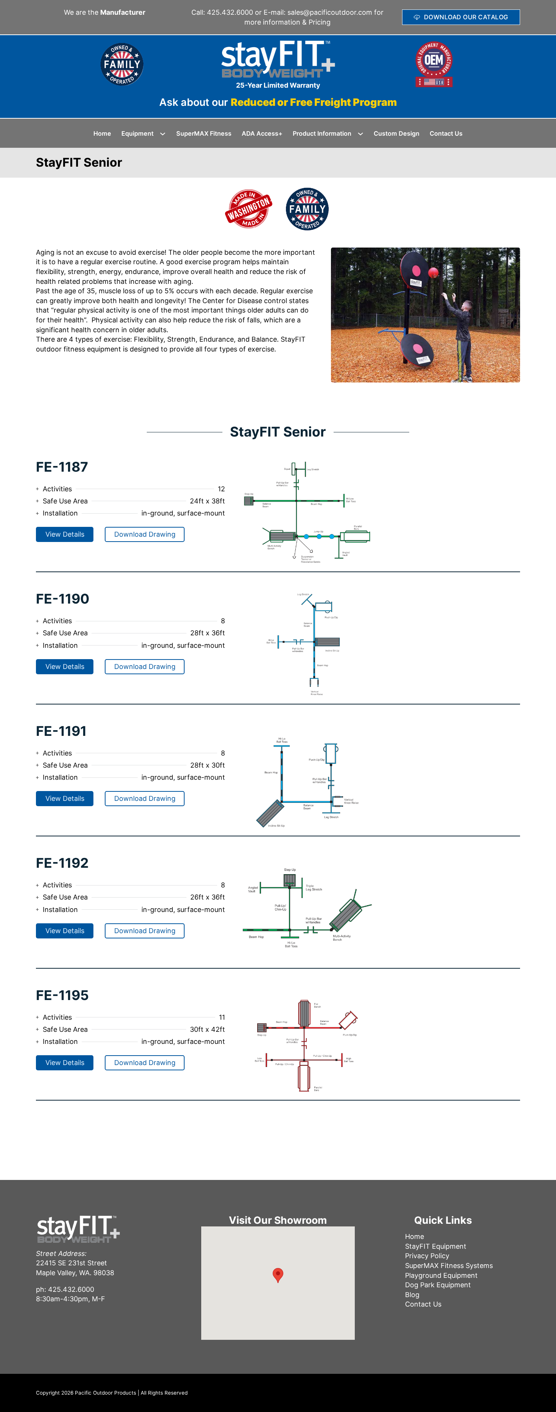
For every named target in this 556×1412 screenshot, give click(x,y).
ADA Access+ (262, 133)
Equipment (137, 133)
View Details (64, 534)
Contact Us (446, 133)
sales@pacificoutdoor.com (329, 12)
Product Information (322, 133)
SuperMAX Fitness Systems (449, 1266)
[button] (278, 1275)
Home (102, 133)
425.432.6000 (230, 12)
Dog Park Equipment (438, 1285)
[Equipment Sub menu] (165, 134)
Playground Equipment (441, 1275)
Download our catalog (466, 17)
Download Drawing (144, 534)
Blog (412, 1295)
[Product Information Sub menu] (363, 134)
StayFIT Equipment (435, 1246)
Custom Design (396, 133)
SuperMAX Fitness (203, 133)
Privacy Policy (427, 1256)
